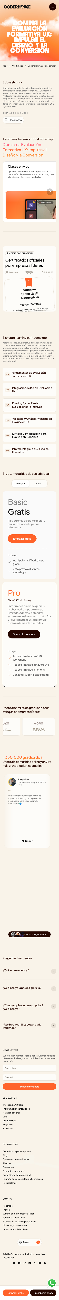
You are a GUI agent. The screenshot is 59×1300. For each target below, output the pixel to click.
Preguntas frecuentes (14, 1171)
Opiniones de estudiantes (16, 1159)
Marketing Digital (11, 1112)
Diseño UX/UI (9, 1120)
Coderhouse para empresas (17, 1151)
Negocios (8, 1124)
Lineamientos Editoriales (15, 1229)
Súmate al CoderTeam (14, 1217)
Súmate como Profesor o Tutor (18, 1213)
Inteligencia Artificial (13, 1105)
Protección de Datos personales (19, 1221)
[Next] (50, 191)
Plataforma (8, 1167)
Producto (8, 1128)
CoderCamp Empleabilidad (17, 1175)
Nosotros (8, 1205)
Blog (5, 1155)
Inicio (5, 66)
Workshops (17, 66)
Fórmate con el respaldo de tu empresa (23, 1179)
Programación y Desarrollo (16, 1108)
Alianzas (7, 1163)
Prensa (6, 1209)
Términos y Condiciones (15, 1225)
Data (5, 1116)
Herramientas (10, 1183)
